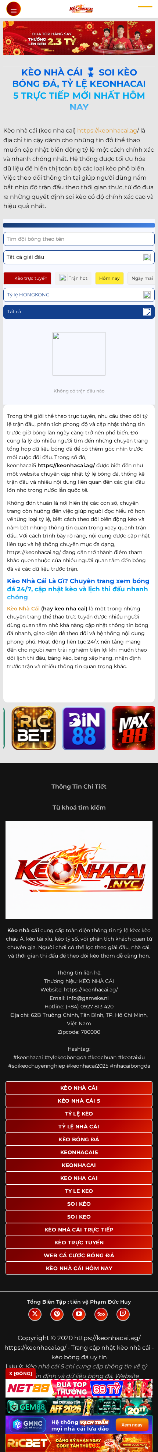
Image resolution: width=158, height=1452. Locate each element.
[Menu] (13, 8)
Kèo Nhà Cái (23, 608)
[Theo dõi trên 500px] (101, 1314)
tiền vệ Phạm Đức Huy (100, 1301)
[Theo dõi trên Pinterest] (57, 1314)
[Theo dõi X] (35, 1314)
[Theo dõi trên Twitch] (123, 1314)
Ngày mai (142, 278)
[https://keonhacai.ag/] (81, 9)
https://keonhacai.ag (107, 130)
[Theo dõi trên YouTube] (79, 1314)
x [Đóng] (20, 1373)
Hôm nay (109, 278)
